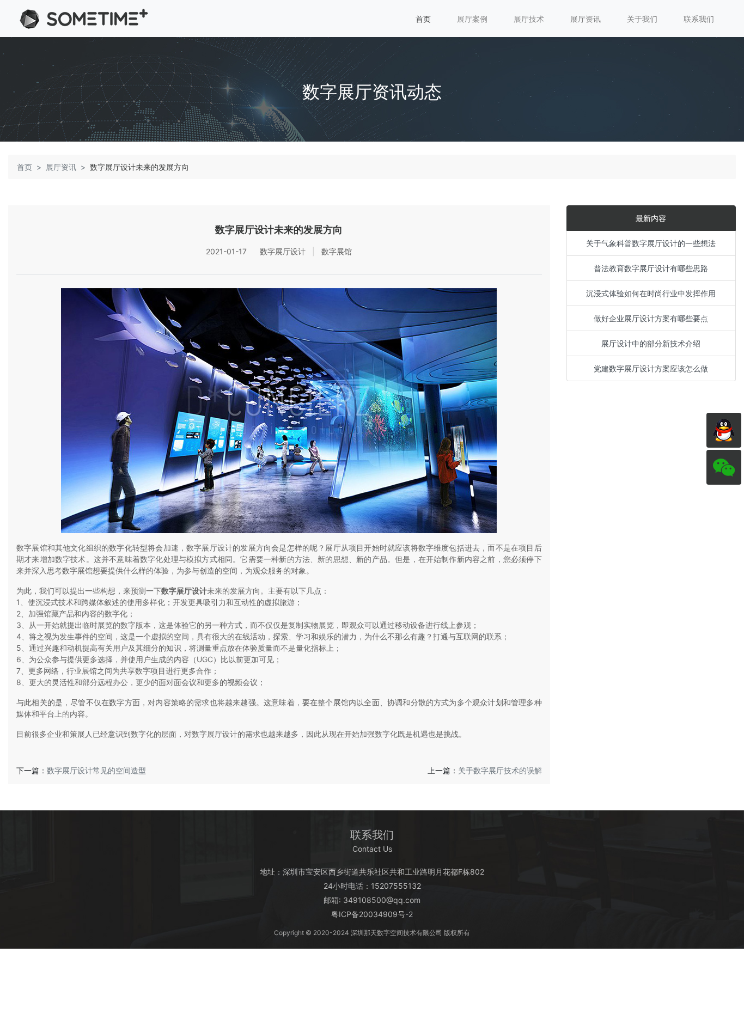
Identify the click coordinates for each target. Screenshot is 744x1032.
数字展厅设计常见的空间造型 (96, 770)
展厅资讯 (585, 18)
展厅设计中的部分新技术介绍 (650, 343)
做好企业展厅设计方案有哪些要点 (651, 318)
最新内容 (651, 218)
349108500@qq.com (381, 900)
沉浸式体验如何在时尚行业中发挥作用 (651, 293)
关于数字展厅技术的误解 (500, 770)
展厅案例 (472, 18)
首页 (423, 18)
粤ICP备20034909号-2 (372, 914)
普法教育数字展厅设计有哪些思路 (651, 268)
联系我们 (699, 18)
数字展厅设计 (184, 590)
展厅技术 (529, 18)
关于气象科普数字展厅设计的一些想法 (651, 243)
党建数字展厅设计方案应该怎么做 (651, 368)
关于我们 (642, 18)
